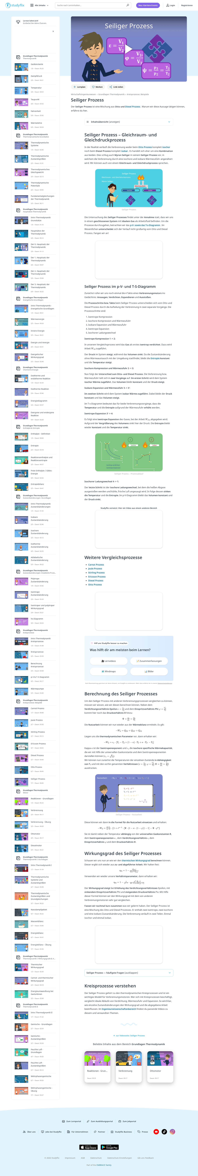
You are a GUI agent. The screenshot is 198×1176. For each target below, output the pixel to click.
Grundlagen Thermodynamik (111, 94)
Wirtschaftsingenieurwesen (83, 94)
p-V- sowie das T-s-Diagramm (145, 225)
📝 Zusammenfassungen (149, 661)
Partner (101, 1132)
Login (172, 5)
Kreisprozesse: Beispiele (138, 94)
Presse (145, 1132)
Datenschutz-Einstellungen (119, 1158)
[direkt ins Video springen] (129, 187)
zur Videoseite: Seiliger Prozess (130, 1035)
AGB (83, 1158)
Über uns (31, 1132)
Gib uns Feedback (146, 1158)
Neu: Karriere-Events (148, 5)
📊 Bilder (149, 671)
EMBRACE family (104, 1165)
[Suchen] (127, 5)
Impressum (70, 1158)
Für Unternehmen (80, 1132)
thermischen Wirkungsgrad (136, 860)
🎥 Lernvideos (108, 661)
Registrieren (187, 5)
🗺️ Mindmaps (109, 671)
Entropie (155, 358)
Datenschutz (96, 1158)
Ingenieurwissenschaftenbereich (119, 1008)
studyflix (17, 5)
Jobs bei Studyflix (54, 1132)
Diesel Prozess (133, 106)
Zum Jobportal (129, 1121)
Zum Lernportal (73, 1121)
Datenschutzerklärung (165, 683)
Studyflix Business (123, 1132)
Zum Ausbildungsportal (102, 1121)
